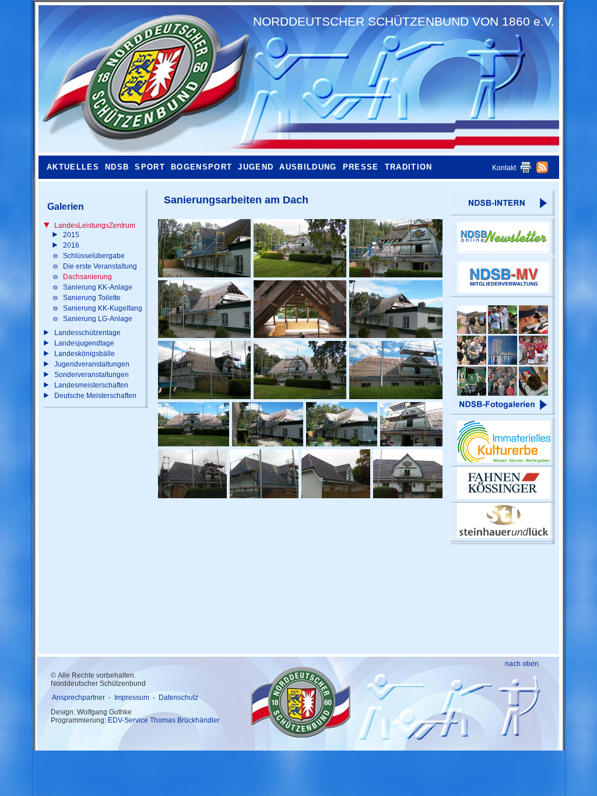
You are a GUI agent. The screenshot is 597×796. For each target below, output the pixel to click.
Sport (150, 167)
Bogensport (201, 167)
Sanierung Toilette (92, 298)
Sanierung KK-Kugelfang (102, 308)
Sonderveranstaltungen (91, 375)
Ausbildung (307, 167)
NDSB (117, 167)
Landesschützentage (87, 333)
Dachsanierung (87, 277)
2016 (71, 245)
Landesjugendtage (84, 343)
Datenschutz (178, 697)
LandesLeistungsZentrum (94, 225)
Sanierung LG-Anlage (97, 319)
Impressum (131, 697)
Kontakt (504, 168)
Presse (361, 167)
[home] (143, 79)
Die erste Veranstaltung (100, 266)
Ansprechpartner (78, 697)
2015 (71, 235)
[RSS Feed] (542, 171)
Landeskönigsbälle (84, 354)
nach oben (522, 664)
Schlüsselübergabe (94, 256)
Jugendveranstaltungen (91, 364)
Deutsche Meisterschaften (95, 396)
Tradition (409, 167)
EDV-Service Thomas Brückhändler (164, 720)
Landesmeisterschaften (91, 385)
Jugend (255, 167)
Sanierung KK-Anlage (97, 287)
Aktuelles (73, 167)
